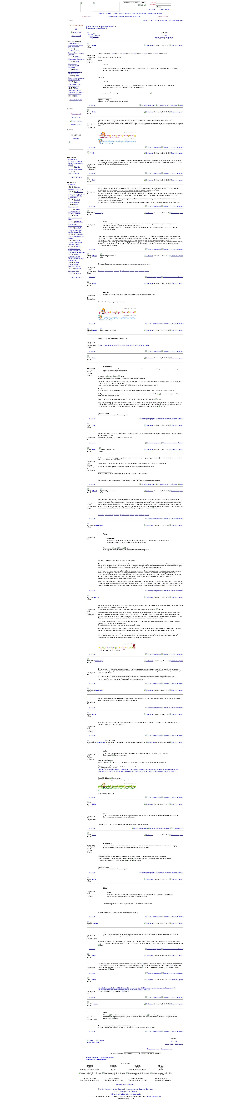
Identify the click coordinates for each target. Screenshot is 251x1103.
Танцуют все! (76, 36)
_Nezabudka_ (79, 234)
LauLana (78, 273)
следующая (169, 38)
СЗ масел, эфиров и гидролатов (108, 271)
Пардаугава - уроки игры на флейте (74, 85)
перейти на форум (76, 100)
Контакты (149, 1089)
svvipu (77, 61)
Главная (101, 13)
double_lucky (79, 192)
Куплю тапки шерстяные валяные (75, 225)
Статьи (115, 13)
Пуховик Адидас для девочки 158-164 (75, 243)
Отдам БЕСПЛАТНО (75, 189)
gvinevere (78, 268)
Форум (108, 13)
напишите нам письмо (153, 1096)
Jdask (76, 204)
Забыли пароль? (164, 9)
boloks (77, 69)
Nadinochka (79, 222)
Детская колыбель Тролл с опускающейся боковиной (76, 258)
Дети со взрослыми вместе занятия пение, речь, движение (75, 45)
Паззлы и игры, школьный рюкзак (74, 265)
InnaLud (77, 246)
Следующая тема (166, 1049)
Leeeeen (77, 187)
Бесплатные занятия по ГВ (133, 16)
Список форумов (92, 26)
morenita (77, 240)
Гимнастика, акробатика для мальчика (73, 65)
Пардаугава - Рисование (76, 59)
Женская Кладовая (118, 16)
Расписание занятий (155, 13)
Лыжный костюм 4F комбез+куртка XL (75, 231)
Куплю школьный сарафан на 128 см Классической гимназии (76, 250)
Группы (164, 20)
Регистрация (151, 9)
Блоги (121, 13)
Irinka (77, 262)
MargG (77, 167)
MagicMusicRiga (74, 50)
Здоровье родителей (108, 26)
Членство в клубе (111, 1089)
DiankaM (76, 138)
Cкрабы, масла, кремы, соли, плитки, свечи (134, 271)
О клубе (101, 1089)
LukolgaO (78, 228)
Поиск (151, 20)
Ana (76, 215)
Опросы (134, 1091)
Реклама (142, 1089)
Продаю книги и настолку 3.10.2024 (74, 212)
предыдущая (159, 38)
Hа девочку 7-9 (73, 271)
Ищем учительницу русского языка (75, 72)
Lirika (77, 75)
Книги (116, 1091)
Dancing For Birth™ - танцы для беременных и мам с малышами (76, 92)
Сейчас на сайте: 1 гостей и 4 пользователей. (125, 1094)
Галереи (128, 13)
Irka (76, 29)
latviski (89, 16)
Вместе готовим (76, 124)
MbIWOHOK (76, 117)
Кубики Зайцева (73, 202)
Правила (121, 1089)
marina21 (78, 57)
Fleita (76, 88)
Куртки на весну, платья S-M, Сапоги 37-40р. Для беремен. (76, 196)
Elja (76, 82)
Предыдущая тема (153, 1049)
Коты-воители (73, 207)
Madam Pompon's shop (75, 169)
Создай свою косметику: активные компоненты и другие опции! (75, 162)
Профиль (180, 20)
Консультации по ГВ (139, 13)
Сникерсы (71, 184)
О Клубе (109, 16)
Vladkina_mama (74, 173)
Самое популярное (131, 1089)
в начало (92, 105)
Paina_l (77, 200)
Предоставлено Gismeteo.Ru (125, 1084)
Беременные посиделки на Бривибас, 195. (76, 79)
